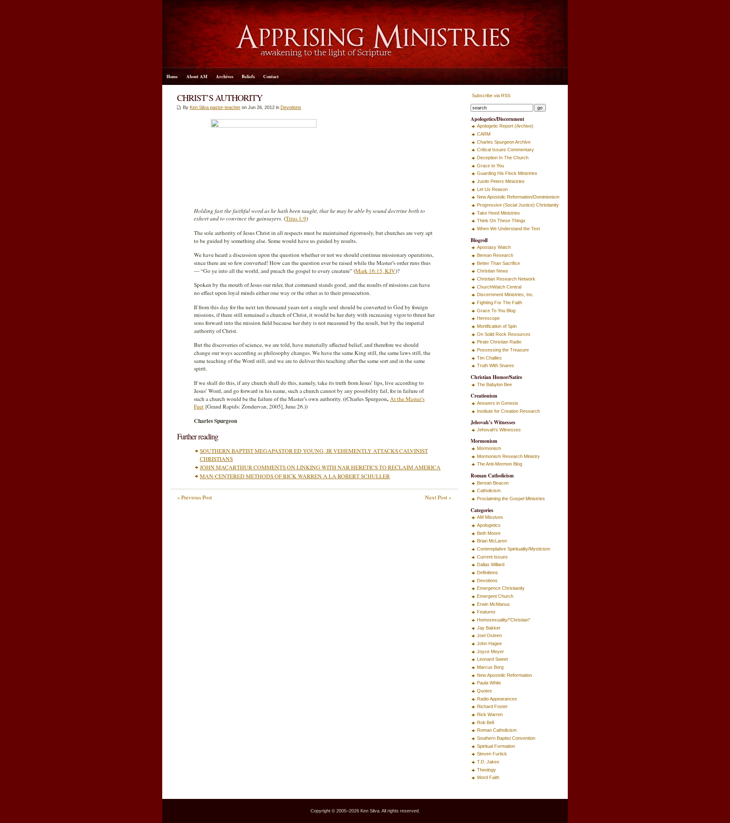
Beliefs (248, 76)
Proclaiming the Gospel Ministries (511, 498)
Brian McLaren (492, 540)
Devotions (291, 107)
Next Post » (438, 497)
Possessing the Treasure (503, 349)
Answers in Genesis (497, 403)
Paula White (489, 682)
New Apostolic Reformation (504, 675)
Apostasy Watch (494, 247)
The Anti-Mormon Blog (499, 463)
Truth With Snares (495, 365)
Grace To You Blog (496, 310)
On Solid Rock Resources (504, 334)
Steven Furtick (492, 753)
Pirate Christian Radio (499, 341)
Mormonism (489, 448)
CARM (483, 133)
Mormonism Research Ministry (508, 456)
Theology (486, 769)
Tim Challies (489, 357)
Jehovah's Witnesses (499, 429)
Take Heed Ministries (498, 212)
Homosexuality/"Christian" (503, 619)
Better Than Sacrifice (498, 263)
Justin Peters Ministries (501, 181)
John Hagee (489, 643)
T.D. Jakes (488, 761)
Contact (271, 76)
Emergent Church (495, 596)
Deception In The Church (502, 157)
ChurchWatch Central (499, 286)
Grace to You (490, 165)
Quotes (484, 690)
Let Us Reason (492, 189)
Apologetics (489, 525)
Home (172, 76)
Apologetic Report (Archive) (505, 125)
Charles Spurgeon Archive (504, 141)
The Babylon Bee (494, 384)
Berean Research (495, 255)
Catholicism (489, 490)
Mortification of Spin (497, 326)
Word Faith (488, 777)
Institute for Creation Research (508, 411)
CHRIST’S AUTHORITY (219, 97)
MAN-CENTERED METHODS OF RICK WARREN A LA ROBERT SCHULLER (295, 476)
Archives (224, 76)
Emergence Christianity (501, 588)
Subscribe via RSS (490, 95)
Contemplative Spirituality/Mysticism (513, 548)
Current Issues (492, 556)
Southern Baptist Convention (506, 738)
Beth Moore (489, 533)
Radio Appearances (497, 698)
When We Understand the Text (508, 228)
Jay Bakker (489, 627)
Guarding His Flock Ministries (507, 173)
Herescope (488, 318)
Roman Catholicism (497, 730)
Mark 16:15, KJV (375, 271)
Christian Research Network (506, 278)
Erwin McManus (493, 604)
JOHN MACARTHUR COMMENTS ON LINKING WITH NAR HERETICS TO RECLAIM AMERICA (320, 467)
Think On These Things (501, 220)
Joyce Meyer (490, 651)
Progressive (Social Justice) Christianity (518, 204)
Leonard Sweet (492, 659)
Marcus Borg (490, 667)
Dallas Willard (490, 564)
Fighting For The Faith (499, 302)
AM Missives (490, 517)
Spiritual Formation (496, 746)
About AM (196, 76)
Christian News (492, 270)
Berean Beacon (493, 482)
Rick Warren (490, 714)
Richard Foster (492, 706)
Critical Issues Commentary (505, 149)
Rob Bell (485, 722)
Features (486, 611)
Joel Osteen (489, 635)
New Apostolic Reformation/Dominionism (518, 196)
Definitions (487, 572)
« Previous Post (194, 497)
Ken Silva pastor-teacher (215, 107)
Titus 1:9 (296, 218)
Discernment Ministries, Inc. (505, 294)
